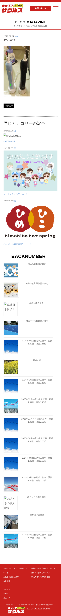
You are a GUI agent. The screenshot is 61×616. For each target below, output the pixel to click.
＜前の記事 (8, 106)
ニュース (6, 598)
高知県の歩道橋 (37, 515)
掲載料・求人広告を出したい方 (43, 568)
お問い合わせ (40, 8)
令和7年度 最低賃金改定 (37, 283)
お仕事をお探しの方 (11, 577)
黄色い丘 (37, 360)
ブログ (5, 594)
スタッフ (6, 589)
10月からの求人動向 (36, 497)
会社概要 (6, 581)
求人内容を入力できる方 (40, 577)
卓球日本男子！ (36, 303)
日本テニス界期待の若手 (37, 321)
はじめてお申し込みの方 (40, 573)
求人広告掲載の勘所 (37, 264)
